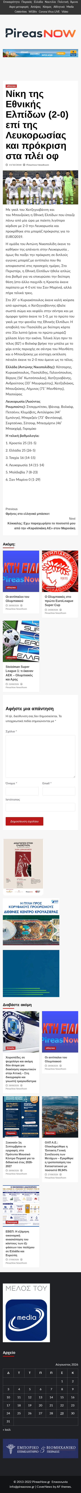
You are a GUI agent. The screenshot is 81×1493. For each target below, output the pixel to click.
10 (8, 1397)
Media (70, 7)
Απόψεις (36, 7)
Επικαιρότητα (11, 2)
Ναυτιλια (50, 1133)
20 (40, 1405)
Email (47, 783)
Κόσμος (47, 7)
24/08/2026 (53, 610)
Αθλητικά (59, 7)
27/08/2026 (53, 1174)
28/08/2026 (14, 605)
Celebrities (21, 12)
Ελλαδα (10, 1048)
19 (29, 1405)
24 (8, 1413)
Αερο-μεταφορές (19, 7)
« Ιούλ (7, 1429)
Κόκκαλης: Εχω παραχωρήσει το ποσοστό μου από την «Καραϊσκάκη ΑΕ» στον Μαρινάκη (41, 523)
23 (72, 1405)
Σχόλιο (11, 731)
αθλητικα (11, 86)
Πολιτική (63, 2)
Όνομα (11, 783)
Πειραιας (11, 1133)
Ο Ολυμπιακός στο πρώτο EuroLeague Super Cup (59, 601)
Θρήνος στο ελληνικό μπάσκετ (28, 511)
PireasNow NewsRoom (37, 165)
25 (19, 1413)
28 (51, 1413)
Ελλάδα (38, 2)
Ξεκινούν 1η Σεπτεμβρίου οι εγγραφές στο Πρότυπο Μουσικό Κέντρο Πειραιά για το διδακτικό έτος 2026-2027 (20, 1154)
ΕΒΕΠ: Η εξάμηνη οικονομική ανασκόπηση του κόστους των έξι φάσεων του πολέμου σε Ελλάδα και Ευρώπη (20, 1243)
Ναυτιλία (50, 2)
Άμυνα (74, 2)
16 (72, 1397)
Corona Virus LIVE (49, 12)
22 (62, 1405)
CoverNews (44, 1486)
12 (29, 1397)
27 (40, 1413)
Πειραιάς (26, 2)
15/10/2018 (15, 165)
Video (65, 12)
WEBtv (33, 12)
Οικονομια (12, 1222)
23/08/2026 (14, 684)
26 (29, 1413)
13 (40, 1397)
